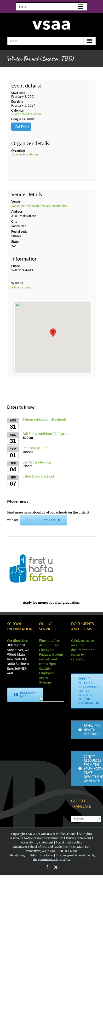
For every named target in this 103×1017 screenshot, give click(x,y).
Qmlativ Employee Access (46, 673)
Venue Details (26, 194)
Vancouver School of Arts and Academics (39, 206)
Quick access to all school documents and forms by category (83, 650)
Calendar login (18, 855)
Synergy (45, 682)
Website (17, 283)
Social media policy (69, 842)
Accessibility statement (37, 842)
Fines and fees (49, 641)
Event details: (26, 85)
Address (17, 211)
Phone (15, 266)
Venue (15, 201)
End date (17, 101)
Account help (49, 645)
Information (24, 259)
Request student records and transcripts (51, 659)
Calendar (17, 110)
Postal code (19, 231)
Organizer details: (30, 143)
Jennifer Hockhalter (24, 154)
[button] (53, 333)
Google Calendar (22, 119)
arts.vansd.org (21, 287)
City (14, 221)
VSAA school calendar (26, 114)
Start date (18, 93)
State (15, 241)
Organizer (18, 151)
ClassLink (46, 650)
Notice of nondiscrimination (43, 838)
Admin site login (41, 855)
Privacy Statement (78, 838)
